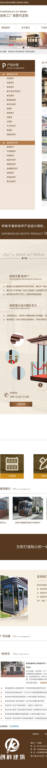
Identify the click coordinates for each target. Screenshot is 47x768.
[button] (18, 47)
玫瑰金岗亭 (11, 177)
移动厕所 (10, 96)
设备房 (9, 117)
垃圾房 (9, 122)
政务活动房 (11, 104)
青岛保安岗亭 (20, 52)
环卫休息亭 (11, 126)
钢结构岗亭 (11, 164)
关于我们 (25, 28)
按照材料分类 (12, 143)
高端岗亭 (10, 78)
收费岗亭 (10, 113)
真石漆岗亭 (11, 181)
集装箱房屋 (11, 100)
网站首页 (6, 28)
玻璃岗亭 (10, 147)
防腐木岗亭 (11, 160)
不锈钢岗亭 (11, 151)
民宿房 (9, 130)
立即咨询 (21, 404)
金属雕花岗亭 (12, 169)
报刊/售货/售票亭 (13, 91)
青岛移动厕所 (30, 52)
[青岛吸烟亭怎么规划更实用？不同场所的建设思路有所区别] (13, 669)
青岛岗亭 (11, 52)
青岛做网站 (14, 726)
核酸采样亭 (11, 134)
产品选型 (12, 476)
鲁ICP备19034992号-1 (38, 756)
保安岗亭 (10, 87)
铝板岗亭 (10, 173)
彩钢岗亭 (10, 156)
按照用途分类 (12, 74)
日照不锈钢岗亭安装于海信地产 (23, 523)
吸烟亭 (9, 109)
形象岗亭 (10, 83)
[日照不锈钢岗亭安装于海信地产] (23, 508)
